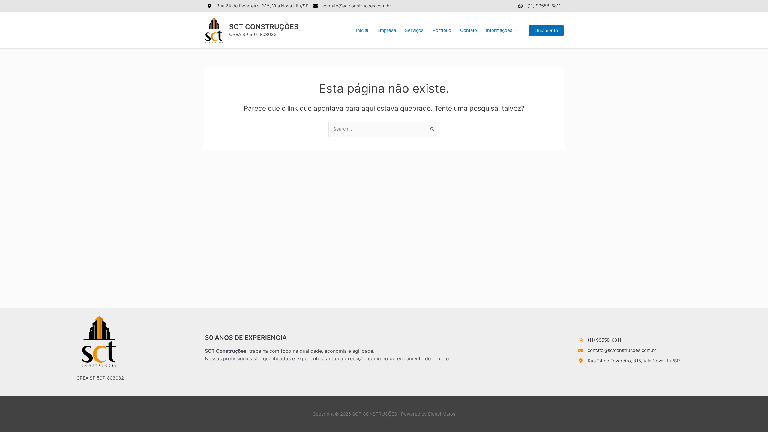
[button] (546, 30)
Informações (499, 30)
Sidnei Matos (441, 414)
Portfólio (442, 30)
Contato (468, 30)
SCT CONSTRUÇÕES (263, 26)
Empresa (386, 30)
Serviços (414, 30)
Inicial (362, 30)
